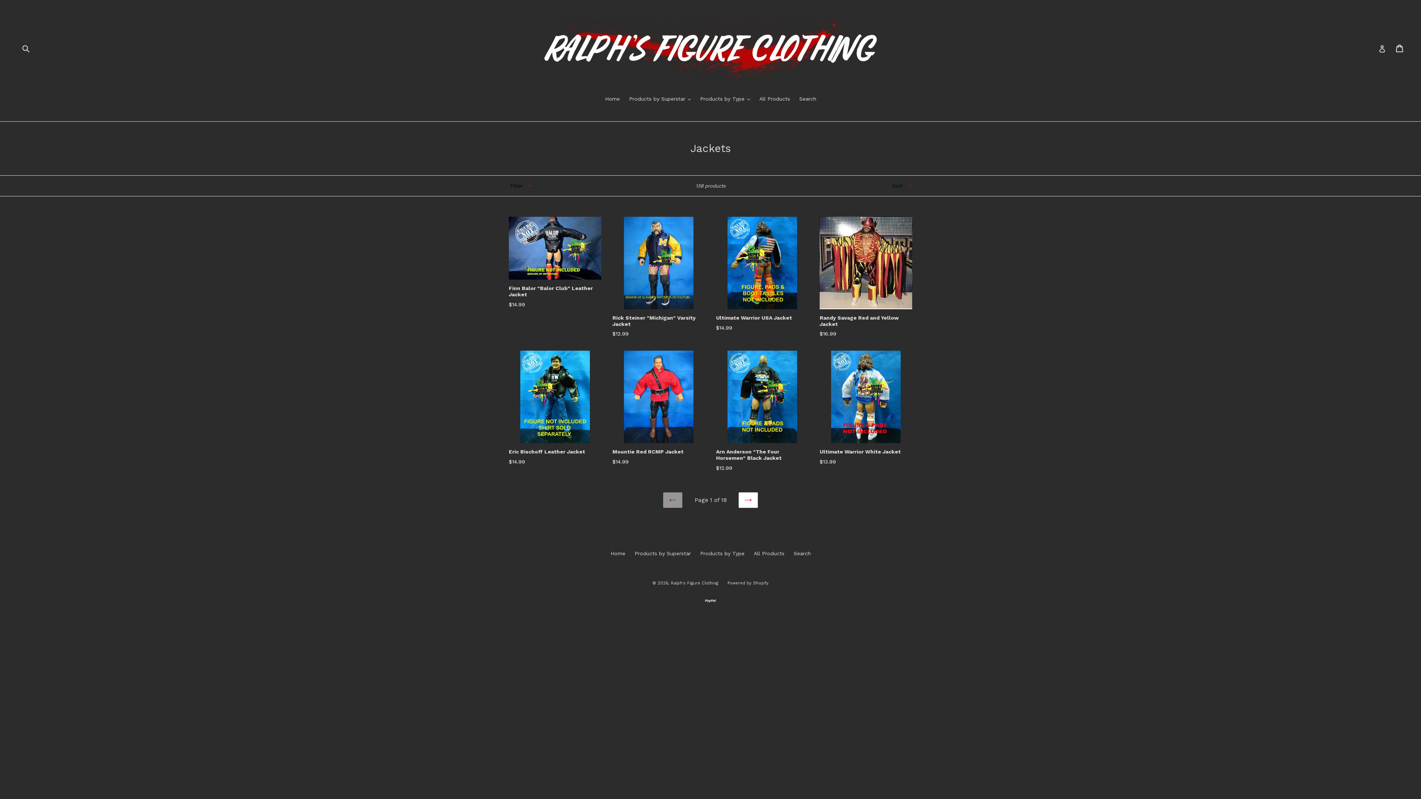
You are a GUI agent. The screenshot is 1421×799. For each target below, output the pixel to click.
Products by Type (727, 98)
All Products (774, 99)
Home (612, 99)
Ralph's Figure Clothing (694, 583)
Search (807, 99)
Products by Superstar (662, 98)
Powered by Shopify (748, 583)
